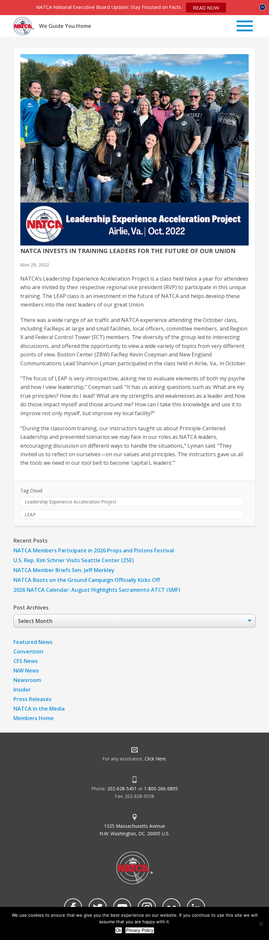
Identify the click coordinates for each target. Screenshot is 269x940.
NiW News (26, 670)
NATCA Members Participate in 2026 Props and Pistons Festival (93, 550)
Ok (118, 930)
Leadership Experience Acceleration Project (70, 502)
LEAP (30, 514)
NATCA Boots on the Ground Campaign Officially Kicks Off (86, 580)
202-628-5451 (122, 788)
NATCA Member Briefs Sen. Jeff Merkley (63, 570)
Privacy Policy (140, 930)
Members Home (33, 718)
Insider (22, 689)
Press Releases (32, 699)
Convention (28, 651)
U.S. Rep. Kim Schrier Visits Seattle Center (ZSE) (73, 560)
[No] (261, 923)
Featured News (32, 642)
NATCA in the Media (39, 708)
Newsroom (27, 680)
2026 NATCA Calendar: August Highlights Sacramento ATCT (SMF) (96, 589)
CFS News (25, 661)
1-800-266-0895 (161, 788)
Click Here (155, 759)
